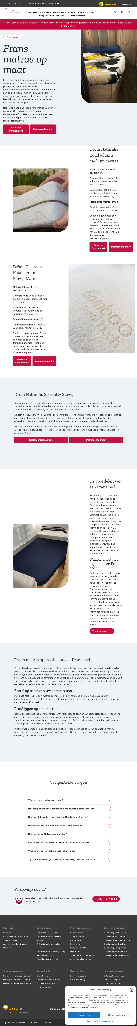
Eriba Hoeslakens (44, 987)
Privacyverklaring (106, 1021)
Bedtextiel (61, 15)
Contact (7, 932)
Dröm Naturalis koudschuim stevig (49, 946)
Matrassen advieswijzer (47, 932)
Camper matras (77, 936)
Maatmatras (75, 951)
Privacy (34, 1022)
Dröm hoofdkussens (46, 983)
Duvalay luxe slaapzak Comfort (17, 979)
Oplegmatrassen (85, 12)
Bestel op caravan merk (47, 959)
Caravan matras (77, 932)
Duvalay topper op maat (115, 947)
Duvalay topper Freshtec (115, 944)
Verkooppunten (100, 631)
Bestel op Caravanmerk (16, 129)
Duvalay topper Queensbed (116, 955)
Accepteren (84, 1015)
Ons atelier (8, 947)
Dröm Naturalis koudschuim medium (49, 938)
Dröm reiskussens (78, 975)
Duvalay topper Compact (115, 932)
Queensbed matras (79, 947)
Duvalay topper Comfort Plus (117, 940)
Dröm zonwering (77, 979)
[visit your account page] (122, 11)
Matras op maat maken (39, 12)
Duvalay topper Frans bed (115, 951)
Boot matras (76, 940)
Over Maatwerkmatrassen (15, 944)
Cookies (47, 1022)
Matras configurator (46, 955)
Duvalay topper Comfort (115, 936)
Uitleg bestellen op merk (81, 959)
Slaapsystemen (46, 15)
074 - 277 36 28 (108, 898)
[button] (131, 989)
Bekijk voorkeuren (117, 1015)
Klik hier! (34, 702)
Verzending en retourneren (15, 936)
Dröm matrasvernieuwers (48, 979)
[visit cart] (129, 11)
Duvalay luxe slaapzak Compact (17, 975)
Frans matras (76, 944)
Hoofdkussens (78, 15)
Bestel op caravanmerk (63, 12)
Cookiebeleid (92, 1021)
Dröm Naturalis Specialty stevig (51, 951)
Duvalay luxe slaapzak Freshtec (17, 983)
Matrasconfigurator (43, 129)
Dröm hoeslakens (44, 975)
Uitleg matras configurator (82, 955)
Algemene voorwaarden (14, 1022)
